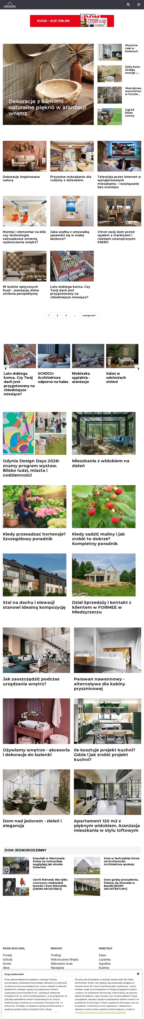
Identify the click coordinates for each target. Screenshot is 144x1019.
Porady (7, 955)
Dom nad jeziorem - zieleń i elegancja (32, 823)
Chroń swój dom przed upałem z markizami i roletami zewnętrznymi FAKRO (116, 237)
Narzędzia (57, 968)
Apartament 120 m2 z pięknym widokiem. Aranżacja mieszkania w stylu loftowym (107, 825)
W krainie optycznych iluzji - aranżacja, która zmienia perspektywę (21, 290)
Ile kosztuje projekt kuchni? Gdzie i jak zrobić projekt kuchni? (104, 754)
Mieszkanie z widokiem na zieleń (100, 463)
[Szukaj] (128, 4)
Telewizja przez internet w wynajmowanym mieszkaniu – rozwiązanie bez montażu (119, 182)
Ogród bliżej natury (129, 112)
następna (88, 315)
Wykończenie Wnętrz (65, 959)
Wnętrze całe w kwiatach (131, 48)
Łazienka (105, 959)
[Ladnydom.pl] (10, 4)
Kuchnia (104, 968)
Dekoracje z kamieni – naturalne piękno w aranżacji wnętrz (47, 107)
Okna (6, 968)
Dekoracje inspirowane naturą (21, 178)
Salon (102, 955)
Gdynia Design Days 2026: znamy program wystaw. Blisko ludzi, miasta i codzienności (31, 468)
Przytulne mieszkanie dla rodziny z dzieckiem (70, 178)
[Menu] (139, 4)
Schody (8, 959)
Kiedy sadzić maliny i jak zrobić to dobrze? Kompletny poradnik (98, 539)
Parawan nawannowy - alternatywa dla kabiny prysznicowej (99, 684)
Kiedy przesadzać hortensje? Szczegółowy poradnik (34, 536)
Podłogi (56, 955)
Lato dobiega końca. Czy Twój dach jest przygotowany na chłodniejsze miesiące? (70, 292)
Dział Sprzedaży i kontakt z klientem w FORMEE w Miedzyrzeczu (101, 607)
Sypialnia (105, 963)
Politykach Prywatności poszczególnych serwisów (100, 1012)
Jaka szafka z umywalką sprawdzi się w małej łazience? (69, 235)
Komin (7, 963)
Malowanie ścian (62, 963)
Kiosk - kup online (53, 21)
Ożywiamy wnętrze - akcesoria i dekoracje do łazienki (36, 752)
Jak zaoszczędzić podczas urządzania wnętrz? (31, 681)
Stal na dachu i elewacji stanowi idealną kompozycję (34, 605)
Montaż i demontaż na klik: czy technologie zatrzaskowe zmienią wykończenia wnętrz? (24, 237)
